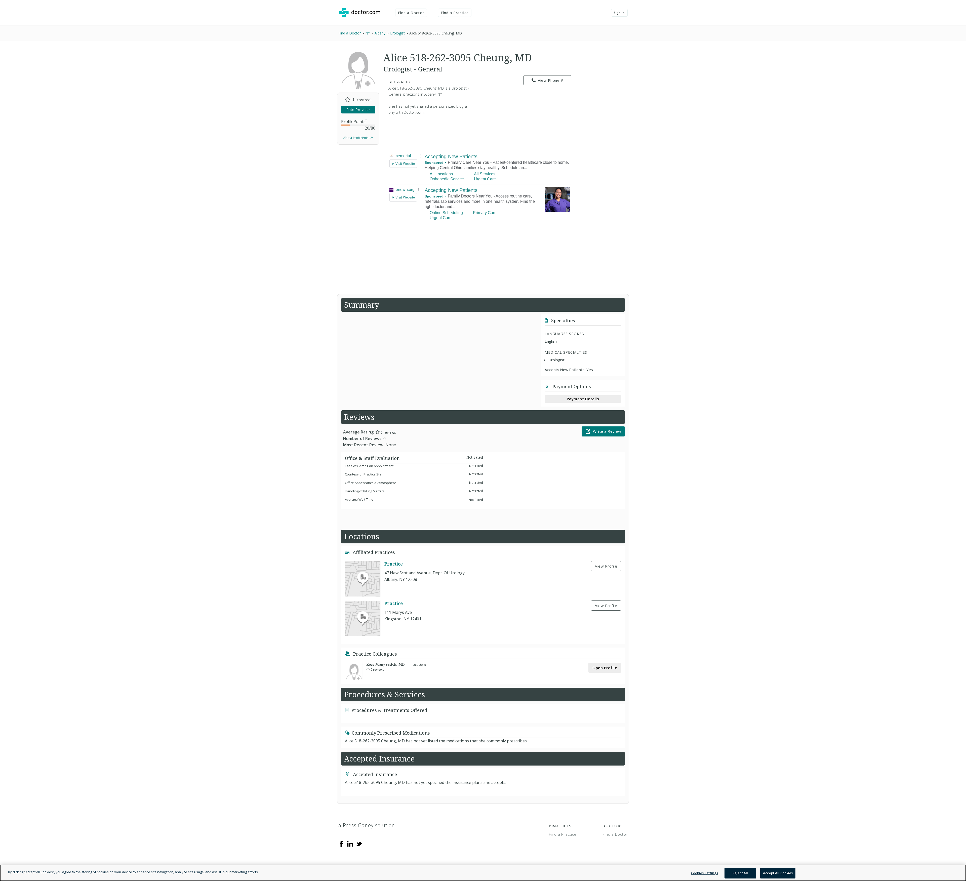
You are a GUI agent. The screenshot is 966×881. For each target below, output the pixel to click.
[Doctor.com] (359, 12)
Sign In (619, 13)
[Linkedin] (350, 843)
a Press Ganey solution (366, 825)
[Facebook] (341, 843)
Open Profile (604, 667)
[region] (483, 873)
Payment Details (583, 398)
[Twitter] (359, 843)
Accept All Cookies (778, 873)
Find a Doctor (411, 12)
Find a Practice (455, 12)
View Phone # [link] (550, 80)
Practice (393, 564)
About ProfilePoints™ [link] (358, 138)
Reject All (740, 873)
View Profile (606, 566)
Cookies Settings (704, 873)
